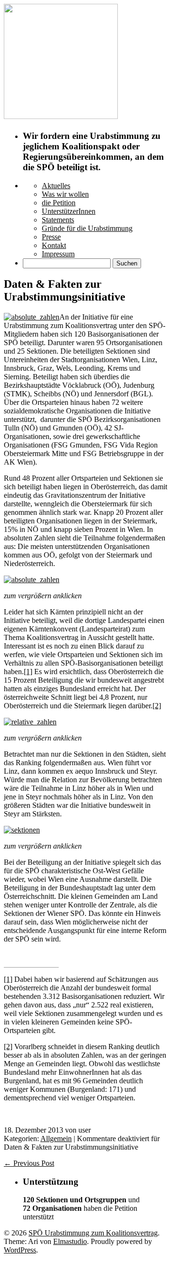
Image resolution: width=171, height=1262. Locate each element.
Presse (51, 237)
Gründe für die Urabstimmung (87, 228)
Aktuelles (56, 186)
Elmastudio (70, 1241)
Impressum (58, 254)
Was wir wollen (65, 194)
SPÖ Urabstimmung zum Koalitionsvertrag (93, 1233)
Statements (58, 220)
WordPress (20, 1250)
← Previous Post (29, 1163)
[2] (156, 706)
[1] (28, 672)
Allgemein (56, 1138)
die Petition (59, 203)
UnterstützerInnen (68, 211)
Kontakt (54, 245)
